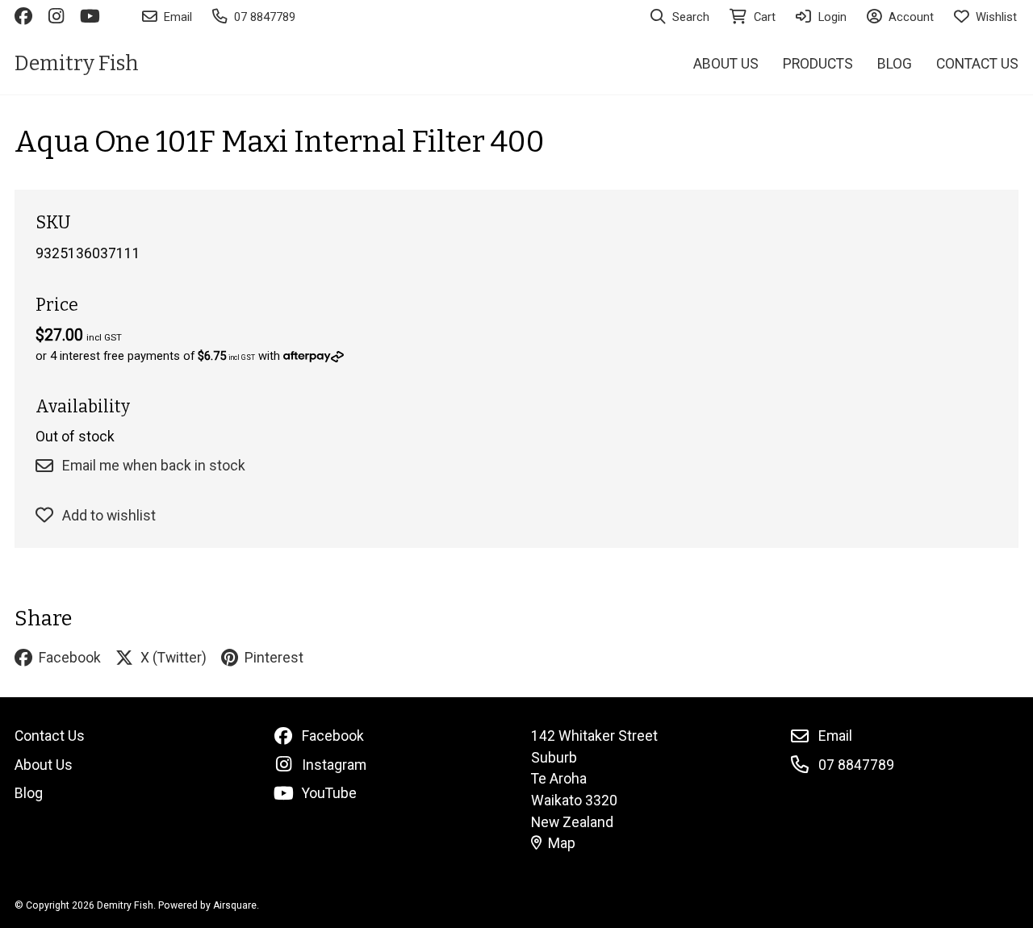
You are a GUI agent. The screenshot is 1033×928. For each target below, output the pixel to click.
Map (561, 843)
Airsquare (235, 905)
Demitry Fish (77, 63)
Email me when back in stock (153, 466)
